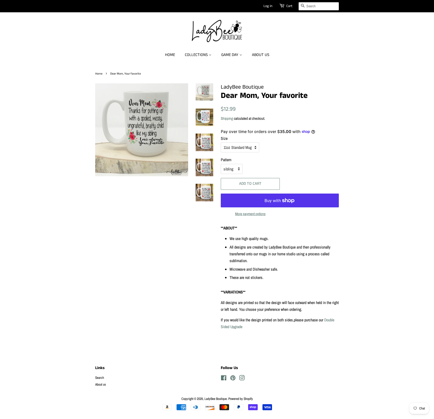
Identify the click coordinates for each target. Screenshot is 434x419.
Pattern (226, 159)
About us (260, 55)
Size (224, 138)
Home (170, 55)
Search (99, 377)
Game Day (230, 55)
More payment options (250, 213)
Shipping (227, 118)
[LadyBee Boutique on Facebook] (224, 379)
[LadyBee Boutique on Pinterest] (233, 379)
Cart (289, 6)
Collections (197, 55)
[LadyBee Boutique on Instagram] (242, 379)
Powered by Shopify (240, 398)
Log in (267, 6)
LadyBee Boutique (215, 398)
